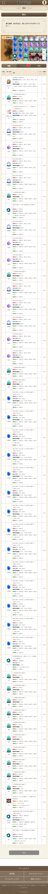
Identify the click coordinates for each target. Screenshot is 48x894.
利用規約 (4, 885)
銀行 (9, 839)
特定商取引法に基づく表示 (23, 885)
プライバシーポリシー (11, 885)
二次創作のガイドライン (35, 885)
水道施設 (9, 402)
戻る (24, 853)
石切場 (8, 151)
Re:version (25, 887)
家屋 (9, 101)
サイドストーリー (36, 874)
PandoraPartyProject (24, 2)
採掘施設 (9, 134)
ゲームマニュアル (12, 879)
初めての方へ (36, 879)
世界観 (12, 874)
